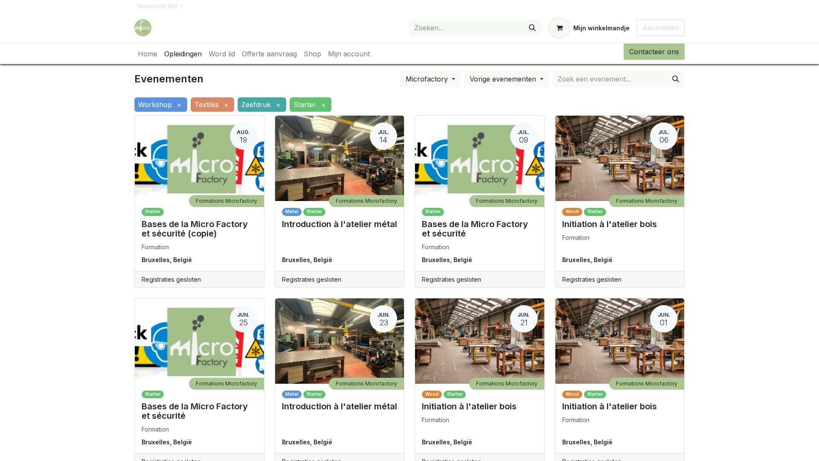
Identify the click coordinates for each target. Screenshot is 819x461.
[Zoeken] (532, 28)
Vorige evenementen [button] (504, 79)
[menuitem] (147, 53)
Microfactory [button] (428, 79)
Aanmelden (660, 27)
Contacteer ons (654, 51)
